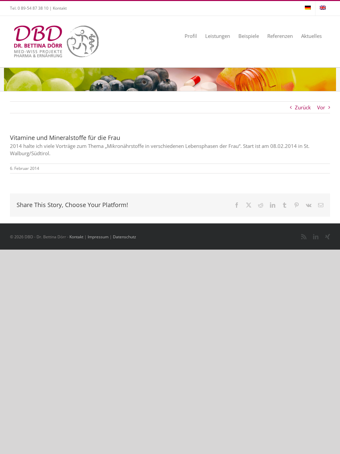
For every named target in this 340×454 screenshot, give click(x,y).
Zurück (303, 107)
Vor (321, 107)
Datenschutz (124, 237)
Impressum (98, 237)
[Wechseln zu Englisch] (322, 8)
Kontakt (60, 8)
